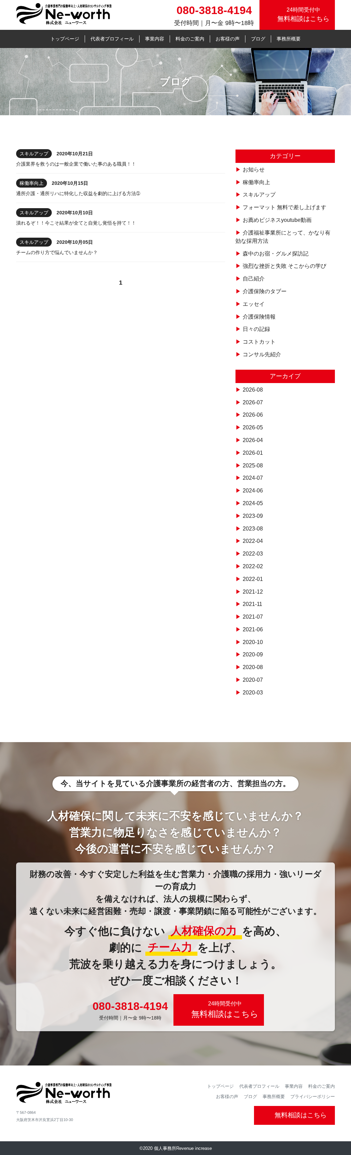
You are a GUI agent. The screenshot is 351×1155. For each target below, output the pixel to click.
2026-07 (253, 402)
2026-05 (253, 427)
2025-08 (253, 465)
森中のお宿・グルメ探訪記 (275, 254)
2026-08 (253, 390)
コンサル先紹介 (262, 354)
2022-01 (253, 579)
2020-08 (253, 667)
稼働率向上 (256, 182)
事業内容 (154, 38)
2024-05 (253, 503)
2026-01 (253, 453)
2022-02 (253, 566)
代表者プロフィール (112, 38)
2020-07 (253, 680)
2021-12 (253, 592)
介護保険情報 (259, 317)
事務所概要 (289, 38)
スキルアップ (259, 195)
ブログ (258, 38)
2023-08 (253, 529)
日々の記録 (256, 329)
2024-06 (253, 490)
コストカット (259, 342)
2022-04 (253, 541)
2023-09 (253, 516)
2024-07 (253, 478)
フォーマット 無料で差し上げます (284, 207)
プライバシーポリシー (312, 1096)
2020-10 (253, 642)
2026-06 (253, 415)
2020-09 (253, 654)
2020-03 (253, 692)
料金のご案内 (190, 38)
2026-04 (253, 440)
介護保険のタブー (265, 291)
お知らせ (254, 169)
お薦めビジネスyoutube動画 (277, 220)
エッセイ (254, 304)
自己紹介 (254, 279)
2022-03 (253, 554)
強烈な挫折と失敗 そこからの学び (284, 266)
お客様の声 (228, 38)
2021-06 (253, 629)
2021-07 (253, 617)
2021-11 (252, 604)
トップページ (64, 38)
